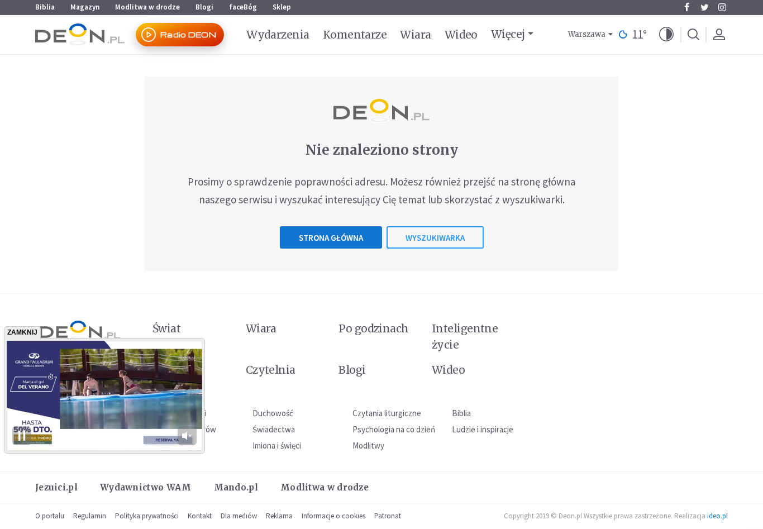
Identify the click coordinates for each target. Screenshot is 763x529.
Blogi (204, 7)
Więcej (508, 34)
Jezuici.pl (56, 487)
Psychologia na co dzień (393, 429)
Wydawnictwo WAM (146, 487)
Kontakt (200, 516)
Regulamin (89, 516)
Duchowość (272, 413)
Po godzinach (373, 328)
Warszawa (586, 34)
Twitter (704, 7)
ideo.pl (717, 516)
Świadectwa (273, 429)
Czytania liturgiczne (386, 413)
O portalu (49, 516)
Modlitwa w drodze (147, 7)
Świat (166, 328)
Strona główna (331, 237)
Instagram (722, 7)
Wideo (461, 34)
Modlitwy (368, 445)
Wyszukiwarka (435, 237)
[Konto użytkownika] (719, 35)
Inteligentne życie (465, 336)
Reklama (279, 516)
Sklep (282, 7)
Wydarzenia (277, 34)
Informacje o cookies (333, 516)
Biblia (45, 7)
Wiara (415, 34)
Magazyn (84, 7)
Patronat (387, 516)
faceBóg (243, 7)
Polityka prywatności (147, 516)
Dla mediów (239, 516)
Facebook (686, 7)
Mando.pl (236, 487)
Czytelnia (270, 370)
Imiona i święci (276, 445)
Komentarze (355, 34)
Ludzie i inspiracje (482, 429)
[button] (666, 35)
